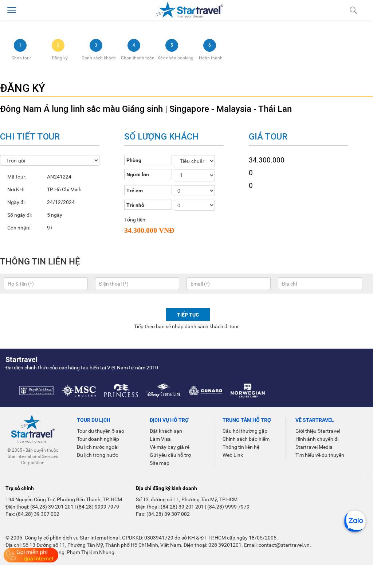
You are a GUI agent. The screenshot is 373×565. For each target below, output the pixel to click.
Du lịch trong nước (97, 455)
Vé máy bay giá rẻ (169, 447)
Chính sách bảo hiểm (246, 439)
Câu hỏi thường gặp (245, 431)
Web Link (233, 455)
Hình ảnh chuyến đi (316, 439)
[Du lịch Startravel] (189, 9)
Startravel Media (314, 447)
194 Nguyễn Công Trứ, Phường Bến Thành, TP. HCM (63, 499)
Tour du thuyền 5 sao (100, 431)
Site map (159, 463)
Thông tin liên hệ (241, 447)
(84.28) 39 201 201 (52, 507)
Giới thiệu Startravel (317, 431)
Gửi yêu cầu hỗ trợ (170, 455)
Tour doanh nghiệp (98, 439)
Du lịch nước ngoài (97, 447)
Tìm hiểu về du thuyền (319, 455)
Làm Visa (160, 439)
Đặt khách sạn (166, 431)
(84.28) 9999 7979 (98, 507)
